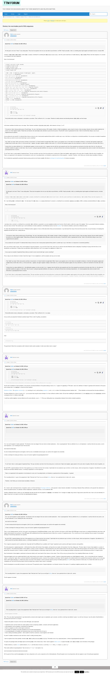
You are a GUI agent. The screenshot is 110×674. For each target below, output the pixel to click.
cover (18, 644)
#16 (5, 510)
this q (49, 477)
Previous (7, 30)
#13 (5, 295)
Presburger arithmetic (45, 487)
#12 (5, 177)
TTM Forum (11, 3)
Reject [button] (82, 672)
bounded (59, 225)
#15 (5, 420)
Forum (6, 14)
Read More (86, 672)
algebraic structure (19, 390)
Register (26, 14)
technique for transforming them (57, 158)
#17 (5, 593)
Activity (12, 14)
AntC (12, 43)
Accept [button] (77, 672)
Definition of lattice (8, 390)
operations (45, 390)
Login (19, 14)
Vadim (11, 34)
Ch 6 (68, 559)
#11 (5, 39)
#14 (5, 362)
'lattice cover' (57, 641)
